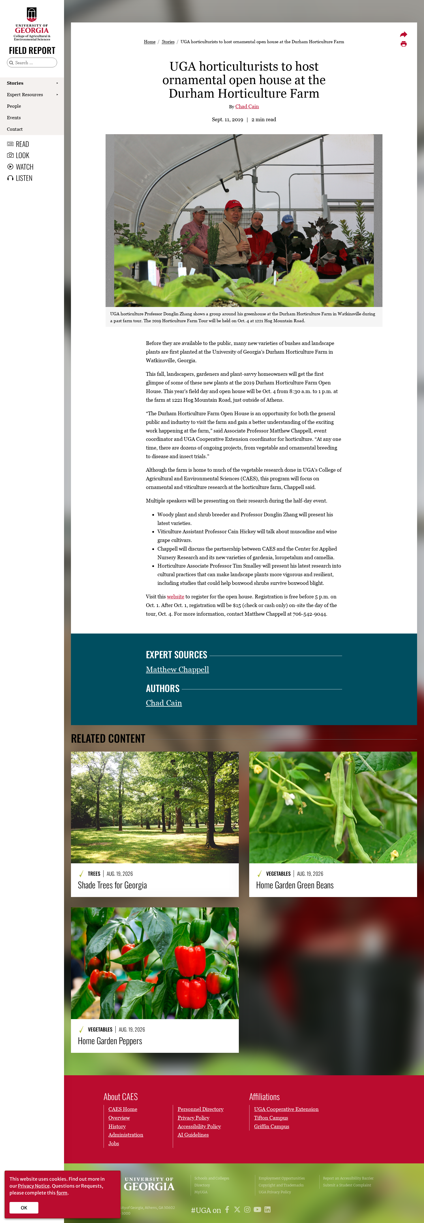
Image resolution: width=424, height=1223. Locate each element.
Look (22, 155)
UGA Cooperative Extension (286, 1109)
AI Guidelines (193, 1135)
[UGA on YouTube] (258, 1210)
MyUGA (200, 1192)
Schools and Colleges (211, 1178)
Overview (119, 1118)
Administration (125, 1135)
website (175, 597)
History (117, 1126)
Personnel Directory (201, 1109)
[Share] (403, 34)
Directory (202, 1185)
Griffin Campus (271, 1126)
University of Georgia (143, 1185)
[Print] (403, 44)
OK (24, 1208)
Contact (15, 129)
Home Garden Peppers (110, 1040)
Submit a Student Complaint (347, 1185)
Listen (24, 177)
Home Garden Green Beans (295, 884)
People (14, 106)
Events (14, 117)
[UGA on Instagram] (248, 1210)
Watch (24, 166)
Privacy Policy (193, 1118)
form (62, 1193)
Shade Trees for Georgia (112, 884)
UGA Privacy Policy (275, 1192)
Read (22, 144)
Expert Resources (25, 94)
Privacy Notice (34, 1186)
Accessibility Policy (199, 1126)
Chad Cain (247, 106)
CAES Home (122, 1109)
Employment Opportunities (282, 1178)
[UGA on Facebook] (228, 1210)
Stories (15, 83)
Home (149, 41)
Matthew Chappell (177, 669)
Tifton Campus (271, 1118)
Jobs (113, 1143)
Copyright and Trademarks (281, 1185)
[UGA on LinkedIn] (267, 1210)
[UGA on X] (238, 1210)
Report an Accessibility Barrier (348, 1178)
